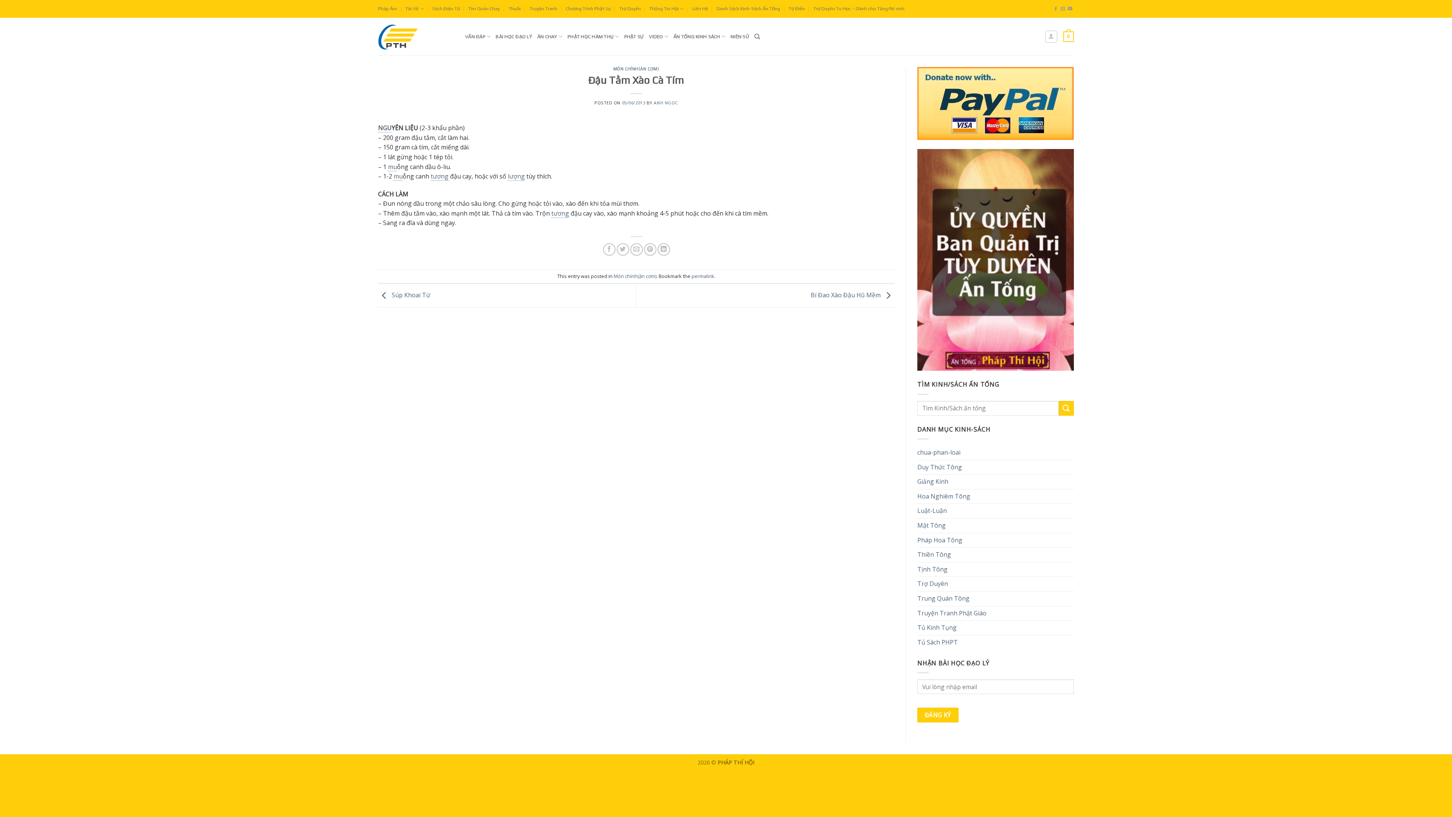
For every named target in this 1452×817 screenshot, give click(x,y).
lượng (516, 176)
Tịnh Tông (932, 569)
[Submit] (1066, 408)
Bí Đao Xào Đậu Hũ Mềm (846, 295)
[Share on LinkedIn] (664, 249)
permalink (703, 276)
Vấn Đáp (475, 36)
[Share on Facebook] (609, 249)
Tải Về (412, 8)
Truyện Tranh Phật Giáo (952, 613)
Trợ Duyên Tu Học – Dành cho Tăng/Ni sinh (858, 8)
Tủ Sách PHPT (937, 642)
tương (439, 176)
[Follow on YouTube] (1070, 9)
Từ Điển (797, 8)
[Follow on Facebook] (1055, 9)
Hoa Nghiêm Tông (943, 496)
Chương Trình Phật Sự (588, 8)
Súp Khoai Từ (410, 295)
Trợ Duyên (630, 8)
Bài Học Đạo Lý (514, 36)
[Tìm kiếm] (757, 37)
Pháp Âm (387, 8)
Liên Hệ (700, 8)
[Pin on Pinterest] (650, 249)
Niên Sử (740, 36)
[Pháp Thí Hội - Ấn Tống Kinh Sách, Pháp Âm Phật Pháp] (416, 36)
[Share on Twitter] (623, 249)
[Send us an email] (1063, 9)
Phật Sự (634, 36)
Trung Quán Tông (943, 598)
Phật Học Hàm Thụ (591, 36)
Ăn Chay (547, 36)
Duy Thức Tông (939, 467)
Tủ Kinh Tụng (937, 627)
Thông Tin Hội (664, 8)
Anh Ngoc (666, 103)
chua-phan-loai (938, 452)
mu (392, 167)
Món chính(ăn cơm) (636, 69)
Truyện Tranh (543, 8)
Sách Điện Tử (446, 8)
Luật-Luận (932, 510)
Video (656, 36)
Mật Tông (931, 525)
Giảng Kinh (932, 481)
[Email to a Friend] (636, 249)
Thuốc (515, 8)
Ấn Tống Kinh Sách (696, 36)
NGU (385, 128)
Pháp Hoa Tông (939, 540)
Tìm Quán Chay (484, 8)
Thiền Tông (934, 554)
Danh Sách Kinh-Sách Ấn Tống (748, 8)
